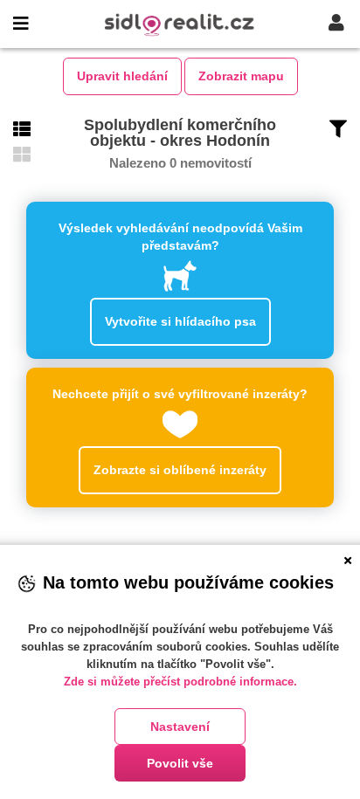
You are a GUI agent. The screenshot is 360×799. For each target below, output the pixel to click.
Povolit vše (180, 763)
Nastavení (180, 727)
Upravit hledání (122, 76)
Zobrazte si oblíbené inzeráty (180, 470)
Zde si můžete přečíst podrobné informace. (180, 681)
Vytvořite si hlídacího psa (180, 321)
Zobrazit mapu (241, 76)
